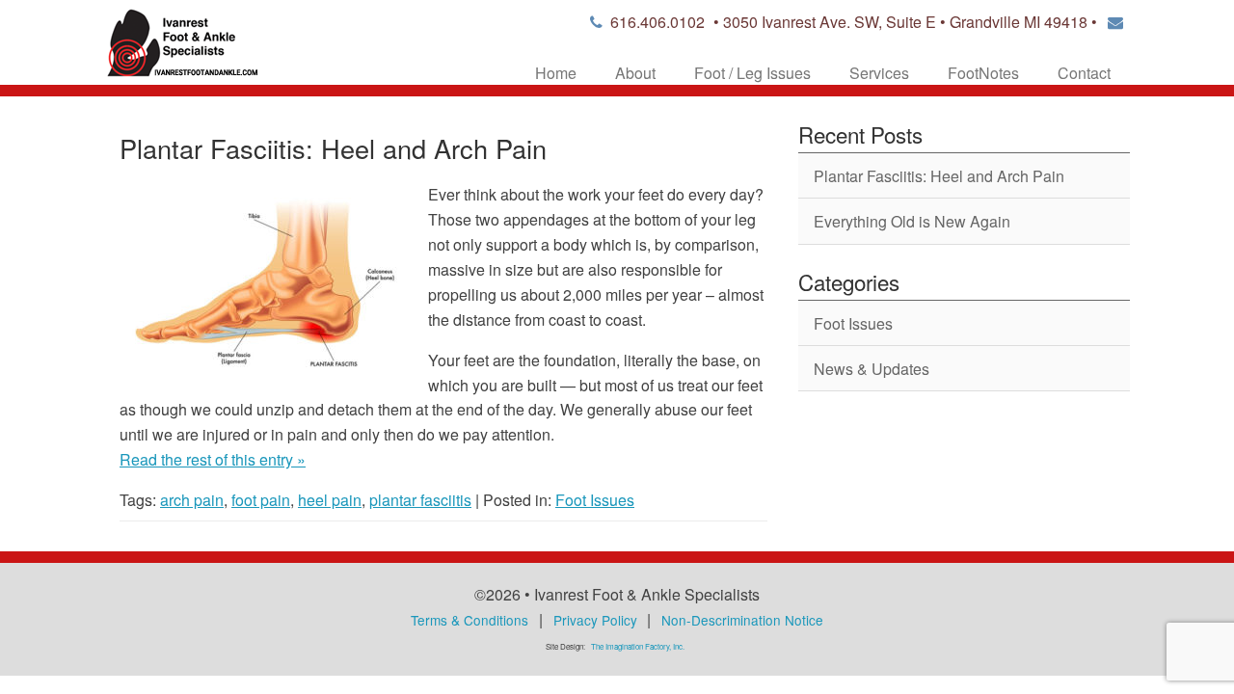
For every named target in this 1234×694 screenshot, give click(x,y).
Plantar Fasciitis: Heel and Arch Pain (333, 148)
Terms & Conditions (469, 619)
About (635, 73)
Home (556, 73)
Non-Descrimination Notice (742, 619)
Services (879, 73)
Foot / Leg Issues (752, 73)
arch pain (192, 500)
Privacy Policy (595, 619)
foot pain (260, 500)
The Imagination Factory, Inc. (637, 646)
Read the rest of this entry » (213, 459)
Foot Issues (594, 500)
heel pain (330, 500)
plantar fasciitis (420, 500)
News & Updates (871, 369)
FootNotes (983, 73)
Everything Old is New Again (912, 221)
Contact (1084, 73)
